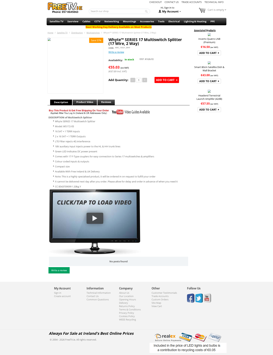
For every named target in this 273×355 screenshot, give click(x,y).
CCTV (97, 21)
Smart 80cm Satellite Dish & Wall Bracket (209, 68)
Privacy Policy (126, 313)
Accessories (147, 21)
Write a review (116, 52)
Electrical (174, 21)
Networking (111, 21)
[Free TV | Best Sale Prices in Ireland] (65, 6)
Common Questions (98, 299)
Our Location (126, 296)
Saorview (72, 21)
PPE (212, 21)
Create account (62, 296)
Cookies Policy (127, 316)
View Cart (157, 306)
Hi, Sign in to (167, 7)
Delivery (123, 302)
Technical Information (99, 292)
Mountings (129, 21)
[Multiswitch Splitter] (75, 65)
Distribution (77, 32)
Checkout (155, 2)
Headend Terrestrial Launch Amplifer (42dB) (209, 97)
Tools (161, 21)
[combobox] (119, 11)
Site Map (156, 302)
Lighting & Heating (195, 21)
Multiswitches (93, 32)
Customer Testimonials (164, 292)
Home (50, 32)
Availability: (115, 60)
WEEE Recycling (127, 319)
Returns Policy (127, 306)
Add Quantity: (118, 80)
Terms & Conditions (130, 309)
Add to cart (165, 80)
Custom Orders (160, 299)
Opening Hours (127, 299)
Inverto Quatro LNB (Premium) (209, 40)
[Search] (146, 11)
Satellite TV (56, 21)
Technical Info (214, 2)
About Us (124, 292)
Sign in (57, 292)
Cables (86, 21)
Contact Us (172, 2)
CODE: (111, 48)
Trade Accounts (191, 2)
